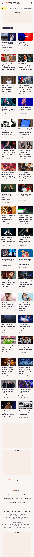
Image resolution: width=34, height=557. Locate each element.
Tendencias (27, 499)
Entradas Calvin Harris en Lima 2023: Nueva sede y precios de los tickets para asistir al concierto (25, 218)
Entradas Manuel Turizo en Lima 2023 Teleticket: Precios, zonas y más (8, 283)
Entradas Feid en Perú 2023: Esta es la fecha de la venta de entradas (8, 348)
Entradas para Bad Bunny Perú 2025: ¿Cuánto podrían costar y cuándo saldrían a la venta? (7, 45)
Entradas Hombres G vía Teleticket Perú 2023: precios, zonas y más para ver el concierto (25, 392)
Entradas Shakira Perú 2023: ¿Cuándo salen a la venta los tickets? (8, 370)
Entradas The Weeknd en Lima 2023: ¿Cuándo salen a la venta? (8, 218)
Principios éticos (17, 519)
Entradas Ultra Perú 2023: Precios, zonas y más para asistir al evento (25, 370)
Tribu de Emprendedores (22, 514)
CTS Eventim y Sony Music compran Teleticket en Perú (24, 44)
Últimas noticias (13, 495)
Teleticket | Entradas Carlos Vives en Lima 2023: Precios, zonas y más (8, 153)
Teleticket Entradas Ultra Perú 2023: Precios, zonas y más (8, 261)
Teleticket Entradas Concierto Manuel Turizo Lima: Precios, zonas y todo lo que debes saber (25, 262)
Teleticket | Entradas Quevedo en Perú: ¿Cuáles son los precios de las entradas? (7, 88)
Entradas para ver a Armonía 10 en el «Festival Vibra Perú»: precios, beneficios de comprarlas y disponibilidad (8, 175)
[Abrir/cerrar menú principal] (2, 3)
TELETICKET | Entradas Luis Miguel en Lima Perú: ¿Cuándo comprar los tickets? (25, 66)
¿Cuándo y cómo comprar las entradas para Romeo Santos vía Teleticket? (8, 413)
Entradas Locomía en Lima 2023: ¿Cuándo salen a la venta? (25, 196)
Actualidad (23, 495)
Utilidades (12, 502)
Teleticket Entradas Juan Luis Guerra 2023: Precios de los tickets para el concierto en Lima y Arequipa (8, 240)
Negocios (19, 499)
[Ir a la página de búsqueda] (31, 3)
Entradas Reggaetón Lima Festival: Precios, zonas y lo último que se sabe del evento (25, 153)
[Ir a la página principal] (12, 3)
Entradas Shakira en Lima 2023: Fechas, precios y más (24, 109)
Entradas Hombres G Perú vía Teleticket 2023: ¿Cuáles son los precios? (8, 392)
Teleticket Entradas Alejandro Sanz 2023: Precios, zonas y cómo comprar (8, 327)
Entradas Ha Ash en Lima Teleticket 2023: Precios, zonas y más (8, 304)
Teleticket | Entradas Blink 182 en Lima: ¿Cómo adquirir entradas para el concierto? (7, 131)
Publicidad (21, 515)
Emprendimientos (8, 499)
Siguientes (20, 481)
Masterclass (13, 515)
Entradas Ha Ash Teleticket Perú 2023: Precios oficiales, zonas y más (25, 305)
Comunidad (21, 502)
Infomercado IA (9, 514)
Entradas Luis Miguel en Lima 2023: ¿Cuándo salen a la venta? (25, 240)
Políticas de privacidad (24, 517)
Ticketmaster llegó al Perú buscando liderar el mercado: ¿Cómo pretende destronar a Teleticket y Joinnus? (25, 131)
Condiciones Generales (10, 517)
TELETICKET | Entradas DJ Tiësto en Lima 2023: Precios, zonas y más (8, 110)
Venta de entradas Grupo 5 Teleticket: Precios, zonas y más (25, 347)
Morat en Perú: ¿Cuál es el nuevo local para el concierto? (25, 412)
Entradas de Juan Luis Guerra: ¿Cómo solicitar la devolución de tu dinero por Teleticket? (25, 283)
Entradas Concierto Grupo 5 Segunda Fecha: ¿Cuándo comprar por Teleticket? (24, 327)
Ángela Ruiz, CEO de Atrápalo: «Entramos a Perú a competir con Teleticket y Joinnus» (8, 66)
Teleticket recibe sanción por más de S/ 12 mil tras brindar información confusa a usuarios (25, 88)
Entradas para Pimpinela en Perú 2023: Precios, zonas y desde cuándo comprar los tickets (8, 197)
